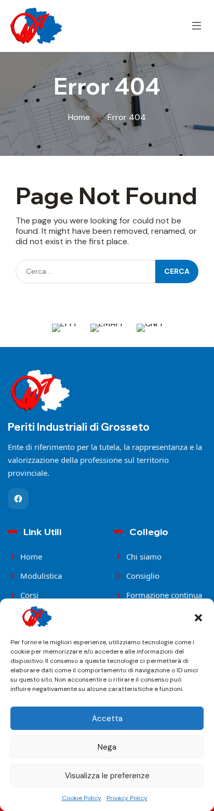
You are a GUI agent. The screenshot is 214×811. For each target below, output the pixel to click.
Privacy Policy (127, 798)
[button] (198, 616)
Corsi (29, 595)
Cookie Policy (81, 798)
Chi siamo (144, 556)
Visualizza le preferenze (107, 775)
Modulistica (41, 575)
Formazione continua (164, 595)
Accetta (107, 718)
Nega (107, 747)
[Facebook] (18, 498)
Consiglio (142, 575)
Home (31, 556)
